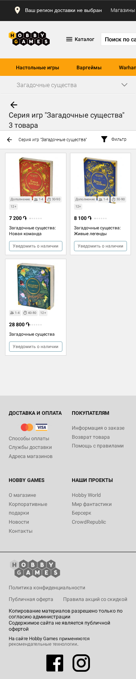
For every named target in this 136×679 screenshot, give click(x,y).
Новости (19, 522)
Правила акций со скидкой (95, 599)
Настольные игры (37, 67)
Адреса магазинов (31, 456)
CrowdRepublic (89, 522)
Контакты (21, 531)
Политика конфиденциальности (47, 587)
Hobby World (86, 495)
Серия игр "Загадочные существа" (52, 139)
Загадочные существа (32, 334)
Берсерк (81, 513)
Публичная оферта (31, 599)
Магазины (123, 10)
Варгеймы (89, 67)
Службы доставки (30, 447)
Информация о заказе (98, 428)
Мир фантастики (92, 504)
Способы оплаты (29, 438)
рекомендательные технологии (43, 644)
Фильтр (119, 139)
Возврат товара (91, 437)
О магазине (22, 495)
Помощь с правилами (98, 446)
